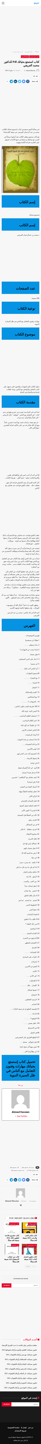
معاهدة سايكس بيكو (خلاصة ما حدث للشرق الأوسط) (19, 1345)
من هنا (20, 1085)
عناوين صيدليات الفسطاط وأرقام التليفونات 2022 (21, 1359)
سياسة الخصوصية (13, 1427)
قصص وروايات (32, 1223)
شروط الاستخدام (20, 1431)
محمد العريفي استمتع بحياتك (17, 1170)
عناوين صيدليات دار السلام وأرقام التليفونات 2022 (20, 1373)
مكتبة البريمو (25, 56)
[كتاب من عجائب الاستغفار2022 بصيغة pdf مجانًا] (11, 1249)
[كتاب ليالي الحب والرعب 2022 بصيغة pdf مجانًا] (29, 1227)
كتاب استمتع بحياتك (14, 1167)
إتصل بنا (23, 1427)
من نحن (30, 1427)
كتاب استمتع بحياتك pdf (32, 1170)
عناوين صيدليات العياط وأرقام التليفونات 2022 (22, 1364)
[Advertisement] (20, 28)
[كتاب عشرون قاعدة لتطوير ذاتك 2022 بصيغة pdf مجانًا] (11, 1227)
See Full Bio (22, 1116)
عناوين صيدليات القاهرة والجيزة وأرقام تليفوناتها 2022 (19, 1350)
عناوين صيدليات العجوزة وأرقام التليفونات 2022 (21, 1383)
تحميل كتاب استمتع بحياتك (28, 1167)
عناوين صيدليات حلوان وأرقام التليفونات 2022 (22, 1378)
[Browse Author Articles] (20, 1193)
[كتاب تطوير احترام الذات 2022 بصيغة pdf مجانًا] (29, 1249)
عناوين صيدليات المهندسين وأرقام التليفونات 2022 (20, 1388)
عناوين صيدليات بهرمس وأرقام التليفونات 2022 (21, 1355)
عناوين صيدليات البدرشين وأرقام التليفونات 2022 (21, 1369)
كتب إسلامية (15, 1245)
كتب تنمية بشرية (34, 56)
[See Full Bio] (15, 1116)
